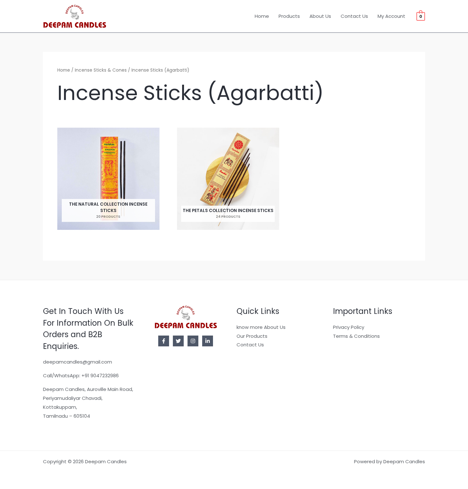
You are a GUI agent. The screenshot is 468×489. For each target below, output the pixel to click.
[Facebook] (163, 341)
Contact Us (354, 16)
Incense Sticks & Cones (101, 70)
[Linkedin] (207, 341)
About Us (320, 16)
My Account (391, 16)
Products (289, 16)
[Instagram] (193, 341)
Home (262, 16)
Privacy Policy (348, 327)
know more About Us (261, 327)
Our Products (252, 336)
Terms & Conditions (356, 336)
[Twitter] (178, 341)
